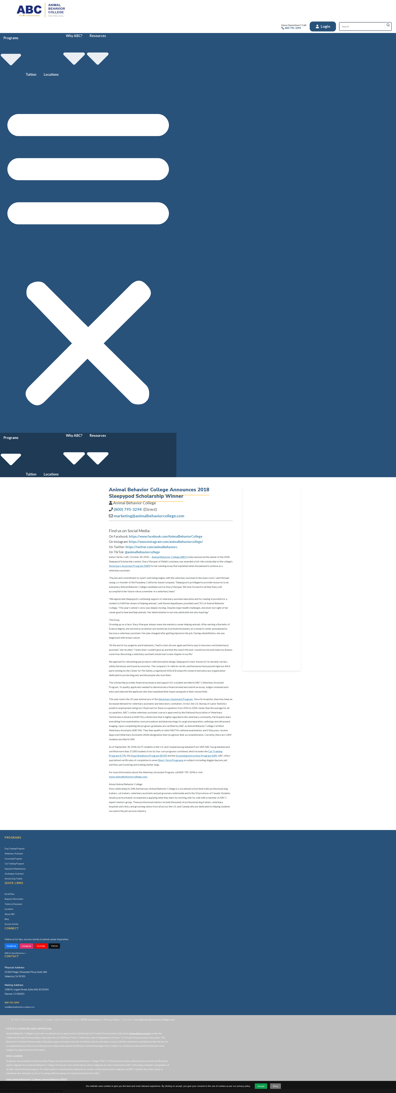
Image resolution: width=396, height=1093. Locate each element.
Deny (275, 1086)
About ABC (10, 914)
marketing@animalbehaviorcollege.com (149, 515)
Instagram (26, 946)
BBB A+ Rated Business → (16, 953)
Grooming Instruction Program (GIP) (196, 755)
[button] (88, 255)
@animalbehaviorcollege (142, 552)
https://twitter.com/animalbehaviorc (151, 547)
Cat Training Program (14, 863)
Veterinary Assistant (14, 853)
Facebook (11, 946)
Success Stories (11, 924)
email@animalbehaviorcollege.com (19, 1007)
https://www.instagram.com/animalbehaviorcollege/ (166, 541)
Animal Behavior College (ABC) (169, 556)
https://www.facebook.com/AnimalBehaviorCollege (165, 536)
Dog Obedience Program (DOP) (149, 755)
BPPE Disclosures (91, 1019)
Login (325, 26)
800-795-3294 (12, 1002)
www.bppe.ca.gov (140, 1033)
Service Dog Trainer (13, 878)
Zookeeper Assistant (14, 873)
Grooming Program (13, 858)
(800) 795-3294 (128, 509)
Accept (261, 1086)
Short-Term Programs (171, 760)
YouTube (41, 946)
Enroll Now (9, 894)
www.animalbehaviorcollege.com (128, 776)
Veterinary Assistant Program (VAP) (129, 565)
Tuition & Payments (13, 904)
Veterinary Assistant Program (175, 699)
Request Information (14, 899)
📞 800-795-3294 (291, 27)
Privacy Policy (112, 1019)
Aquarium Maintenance (15, 868)
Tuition (31, 74)
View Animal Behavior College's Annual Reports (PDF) (36, 1079)
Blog (7, 919)
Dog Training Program (15, 848)
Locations (51, 74)
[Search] (388, 25)
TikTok (54, 946)
